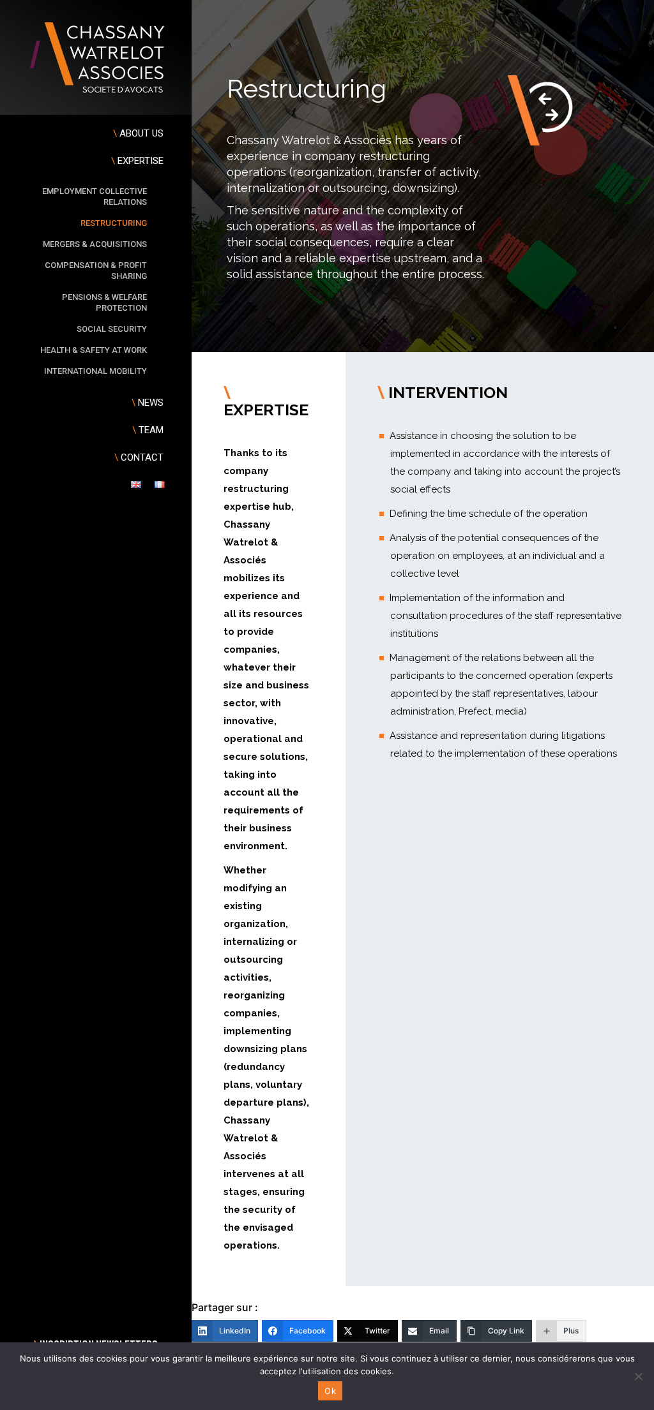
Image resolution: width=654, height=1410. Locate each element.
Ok (330, 1391)
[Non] (638, 1376)
